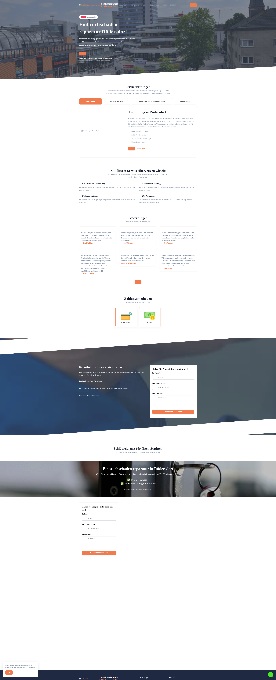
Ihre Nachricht (157, 393)
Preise (164, 5)
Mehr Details (142, 148)
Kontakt (173, 5)
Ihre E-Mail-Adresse (158, 383)
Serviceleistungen (138, 5)
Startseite (123, 5)
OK (9, 672)
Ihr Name (155, 373)
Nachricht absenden (173, 412)
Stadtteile (154, 5)
